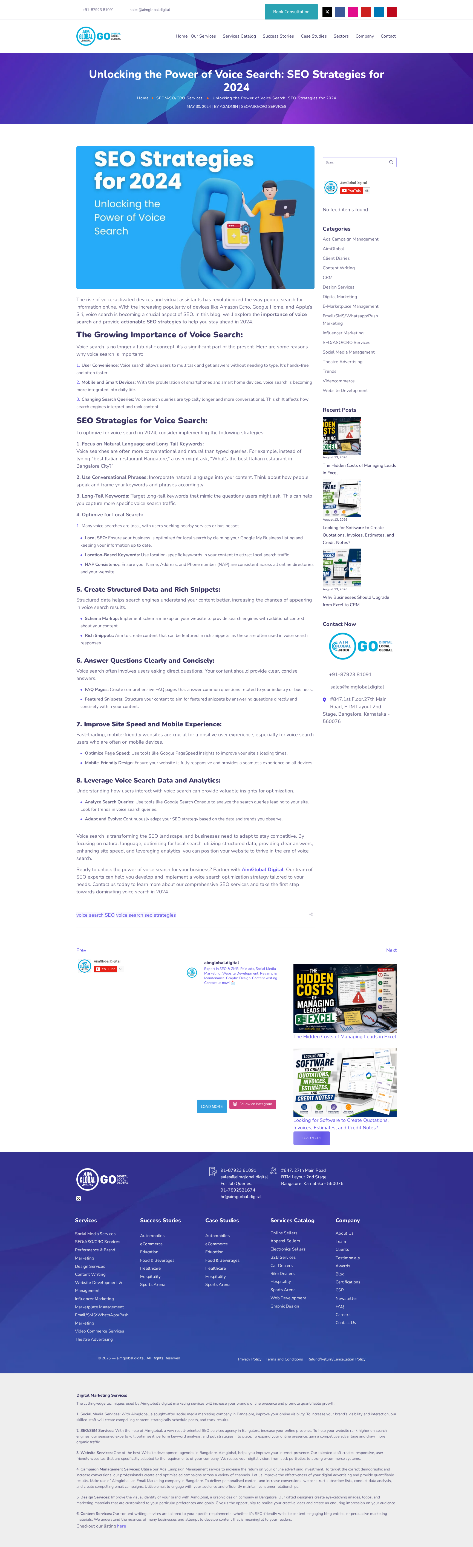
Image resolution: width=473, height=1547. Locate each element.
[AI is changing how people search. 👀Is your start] (210, 1070)
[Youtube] (366, 12)
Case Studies (314, 36)
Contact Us (346, 1323)
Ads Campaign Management (351, 239)
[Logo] (98, 36)
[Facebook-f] (340, 12)
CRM (328, 278)
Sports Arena (152, 1285)
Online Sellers (284, 1233)
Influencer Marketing (343, 333)
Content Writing (339, 268)
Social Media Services (95, 1234)
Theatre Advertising (342, 362)
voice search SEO (95, 915)
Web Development (288, 1298)
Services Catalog (239, 36)
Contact (388, 36)
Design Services (338, 287)
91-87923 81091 (238, 1170)
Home (182, 36)
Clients (342, 1249)
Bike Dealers (282, 1273)
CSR (340, 1290)
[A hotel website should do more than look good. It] (210, 1017)
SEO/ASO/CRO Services (179, 98)
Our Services (203, 36)
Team (341, 1241)
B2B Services (283, 1257)
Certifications (348, 1282)
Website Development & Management (98, 1287)
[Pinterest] (392, 12)
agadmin (229, 106)
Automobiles (152, 1236)
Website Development (345, 391)
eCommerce (151, 1244)
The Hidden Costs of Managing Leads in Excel (344, 1036)
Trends (329, 371)
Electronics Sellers (287, 1249)
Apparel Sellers (285, 1241)
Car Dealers (281, 1265)
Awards (343, 1266)
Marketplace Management (99, 1307)
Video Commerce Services (99, 1331)
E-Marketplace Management (351, 306)
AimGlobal (333, 249)
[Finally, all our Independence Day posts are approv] (263, 1017)
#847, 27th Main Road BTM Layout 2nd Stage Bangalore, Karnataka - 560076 (312, 1177)
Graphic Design (284, 1306)
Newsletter (346, 1298)
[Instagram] (353, 12)
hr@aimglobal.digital (241, 1197)
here (121, 1526)
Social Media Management (349, 352)
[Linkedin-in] (379, 12)
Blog (340, 1274)
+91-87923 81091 (98, 9)
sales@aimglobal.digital (150, 9)
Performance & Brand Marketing (95, 1254)
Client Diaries (336, 258)
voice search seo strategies (146, 915)
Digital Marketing (340, 297)
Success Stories (278, 36)
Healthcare (150, 1268)
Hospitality (150, 1276)
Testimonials (348, 1258)
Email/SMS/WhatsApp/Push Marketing (102, 1319)
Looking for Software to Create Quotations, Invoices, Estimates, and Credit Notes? (358, 535)
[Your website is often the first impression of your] (263, 1070)
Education (149, 1252)
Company (365, 36)
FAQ (340, 1306)
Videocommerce (339, 381)
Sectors (341, 36)
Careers (343, 1314)
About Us (345, 1233)
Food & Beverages (157, 1260)
